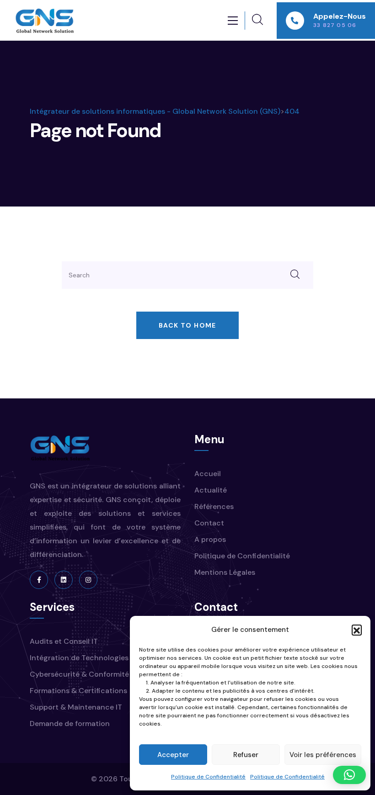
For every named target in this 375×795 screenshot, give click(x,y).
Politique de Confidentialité (208, 776)
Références (214, 506)
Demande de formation (70, 723)
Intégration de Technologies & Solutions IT (104, 657)
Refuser (245, 754)
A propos (210, 539)
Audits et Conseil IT (64, 641)
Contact (209, 523)
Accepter (173, 754)
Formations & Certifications (78, 690)
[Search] (295, 275)
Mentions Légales (224, 572)
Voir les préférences (322, 754)
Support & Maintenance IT (76, 707)
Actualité (210, 490)
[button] (356, 629)
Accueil (207, 473)
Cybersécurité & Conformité (79, 674)
